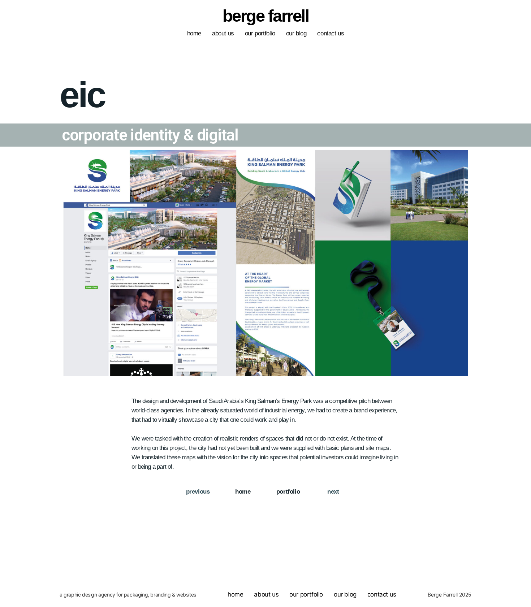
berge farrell (266, 15)
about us (223, 33)
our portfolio (260, 33)
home (194, 33)
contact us (330, 33)
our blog (296, 33)
